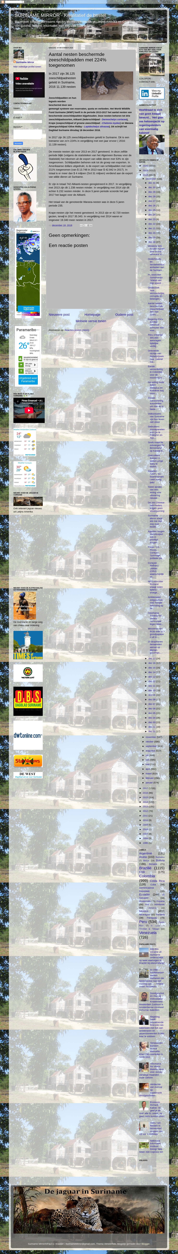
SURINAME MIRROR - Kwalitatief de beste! (60, 15)
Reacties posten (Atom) (77, 330)
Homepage (92, 314)
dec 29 (152, 192)
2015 (146, 797)
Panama (160, 914)
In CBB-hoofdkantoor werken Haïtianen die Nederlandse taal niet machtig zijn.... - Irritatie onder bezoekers (151, 978)
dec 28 (152, 196)
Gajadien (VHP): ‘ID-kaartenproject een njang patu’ (156, 477)
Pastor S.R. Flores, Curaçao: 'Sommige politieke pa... (156, 553)
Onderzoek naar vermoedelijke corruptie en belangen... (156, 293)
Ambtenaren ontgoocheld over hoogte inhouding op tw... (155, 603)
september (151, 746)
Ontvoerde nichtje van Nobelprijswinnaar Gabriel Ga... (156, 356)
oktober (150, 741)
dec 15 (152, 667)
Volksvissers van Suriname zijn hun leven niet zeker (156, 417)
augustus (151, 750)
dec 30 (152, 187)
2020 (146, 165)
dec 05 (152, 713)
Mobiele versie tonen (91, 321)
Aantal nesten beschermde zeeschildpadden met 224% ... (156, 309)
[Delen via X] (86, 225)
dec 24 (152, 214)
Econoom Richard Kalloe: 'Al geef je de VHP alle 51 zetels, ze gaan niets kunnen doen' (152, 1109)
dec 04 (152, 717)
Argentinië (145, 853)
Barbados (160, 857)
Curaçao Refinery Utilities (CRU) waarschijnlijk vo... (156, 570)
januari (149, 782)
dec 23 (152, 219)
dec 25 (152, 210)
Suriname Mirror (25, 62)
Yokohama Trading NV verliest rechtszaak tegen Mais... (155, 618)
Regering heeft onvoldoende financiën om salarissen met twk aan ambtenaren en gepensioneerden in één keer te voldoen (151, 1026)
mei (148, 764)
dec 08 (152, 699)
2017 (146, 788)
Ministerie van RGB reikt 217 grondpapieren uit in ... (156, 632)
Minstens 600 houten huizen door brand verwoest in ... (156, 250)
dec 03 (152, 722)
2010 (146, 820)
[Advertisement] (91, 361)
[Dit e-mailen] (81, 225)
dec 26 (152, 205)
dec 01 (152, 731)
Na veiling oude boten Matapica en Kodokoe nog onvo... (156, 388)
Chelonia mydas (111, 123)
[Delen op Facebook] (88, 225)
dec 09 (152, 695)
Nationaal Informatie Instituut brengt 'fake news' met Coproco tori (151, 1146)
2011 (145, 815)
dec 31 (152, 183)
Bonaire (153, 864)
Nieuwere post (59, 314)
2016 (146, 793)
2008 (146, 829)
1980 (146, 843)
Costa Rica (157, 881)
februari (150, 778)
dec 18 (152, 242)
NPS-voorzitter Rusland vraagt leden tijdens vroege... (155, 587)
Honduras (159, 904)
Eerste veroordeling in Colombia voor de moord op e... (156, 372)
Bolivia (160, 860)
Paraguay (152, 918)
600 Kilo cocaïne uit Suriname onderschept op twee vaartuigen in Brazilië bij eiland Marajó (152, 956)
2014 (146, 802)
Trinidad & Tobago (149, 929)
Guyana (160, 901)
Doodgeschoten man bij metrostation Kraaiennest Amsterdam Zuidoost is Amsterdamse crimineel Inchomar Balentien (151, 1001)
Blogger (145, 1244)
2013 (146, 806)
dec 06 (152, 708)
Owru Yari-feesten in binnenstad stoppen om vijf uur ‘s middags (150, 1128)
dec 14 (152, 672)
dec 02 (152, 727)
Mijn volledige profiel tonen (27, 66)
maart (149, 773)
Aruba (143, 857)
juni (148, 760)
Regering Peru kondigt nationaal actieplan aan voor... (156, 325)
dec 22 (152, 224)
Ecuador (144, 894)
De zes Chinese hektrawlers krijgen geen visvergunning (156, 506)
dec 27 (152, 201)
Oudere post (124, 314)
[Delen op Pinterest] (91, 225)
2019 (146, 170)
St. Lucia (155, 926)
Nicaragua (144, 914)
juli (147, 755)
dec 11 (152, 686)
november (151, 737)
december (151, 179)
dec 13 (152, 677)
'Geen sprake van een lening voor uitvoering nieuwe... (155, 492)
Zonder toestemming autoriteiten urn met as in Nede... (155, 403)
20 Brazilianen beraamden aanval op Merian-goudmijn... (155, 647)
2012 (146, 811)
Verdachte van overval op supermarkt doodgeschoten (150, 1090)
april (148, 769)
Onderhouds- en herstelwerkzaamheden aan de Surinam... (156, 264)
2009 (146, 825)
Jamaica (152, 908)
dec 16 (152, 663)
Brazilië (145, 868)
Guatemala (145, 901)
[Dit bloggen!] (83, 225)
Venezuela (148, 933)
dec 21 (152, 228)
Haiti (147, 904)
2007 (146, 834)
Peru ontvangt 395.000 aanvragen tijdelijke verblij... (155, 340)
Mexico (143, 911)
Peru (143, 922)
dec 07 (152, 704)
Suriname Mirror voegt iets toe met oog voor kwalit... (155, 521)
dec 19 (152, 237)
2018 (146, 175)
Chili (142, 872)
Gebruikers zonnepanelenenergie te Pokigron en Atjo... (156, 432)
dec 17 (152, 658)
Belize (146, 860)
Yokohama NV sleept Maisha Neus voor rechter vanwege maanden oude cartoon (151, 1070)
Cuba (153, 884)
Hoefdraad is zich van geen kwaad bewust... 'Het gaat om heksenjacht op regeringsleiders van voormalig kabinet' (151, 121)
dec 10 (152, 690)
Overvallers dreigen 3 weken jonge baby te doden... (155, 461)
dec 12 (152, 681)
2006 (146, 838)
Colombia (147, 876)
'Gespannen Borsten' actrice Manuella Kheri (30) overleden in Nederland (151, 1050)
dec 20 (152, 233)
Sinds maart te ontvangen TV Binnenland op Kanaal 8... (156, 446)
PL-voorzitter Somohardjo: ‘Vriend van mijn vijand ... (156, 278)
